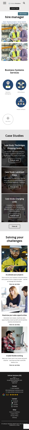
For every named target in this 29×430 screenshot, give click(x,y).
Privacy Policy (14, 415)
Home (4, 22)
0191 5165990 (15, 388)
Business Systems (12, 22)
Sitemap (14, 417)
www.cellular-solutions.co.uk (15, 392)
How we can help (14, 284)
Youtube (15, 406)
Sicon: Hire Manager (13, 23)
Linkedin (15, 404)
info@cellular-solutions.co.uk (15, 390)
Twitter (15, 403)
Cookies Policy (14, 414)
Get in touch (23, 13)
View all (14, 226)
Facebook (15, 401)
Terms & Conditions (14, 412)
